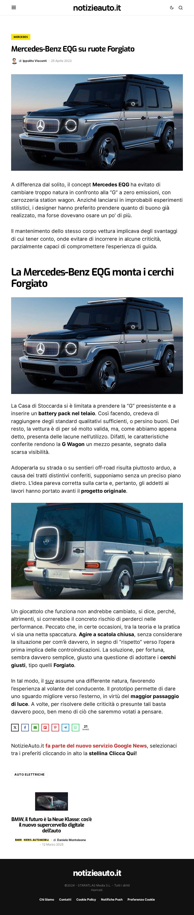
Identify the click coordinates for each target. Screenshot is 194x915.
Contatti (65, 899)
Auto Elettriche (29, 774)
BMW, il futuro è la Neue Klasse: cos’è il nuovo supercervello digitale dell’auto (51, 825)
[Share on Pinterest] (55, 727)
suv (49, 681)
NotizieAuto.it (97, 7)
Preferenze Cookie (141, 899)
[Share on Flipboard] (45, 727)
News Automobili (36, 840)
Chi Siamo (46, 899)
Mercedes (21, 37)
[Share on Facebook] (25, 727)
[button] (13, 8)
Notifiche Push (112, 899)
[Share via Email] (35, 727)
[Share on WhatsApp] (75, 727)
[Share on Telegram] (65, 727)
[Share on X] (15, 727)
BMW (18, 840)
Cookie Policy (86, 899)
